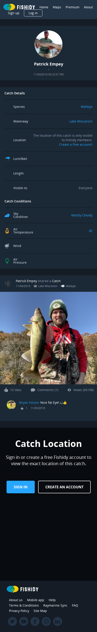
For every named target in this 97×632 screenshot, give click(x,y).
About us (16, 600)
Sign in (21, 487)
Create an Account (64, 487)
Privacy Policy (19, 611)
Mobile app (35, 600)
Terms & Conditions (24, 605)
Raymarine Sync (55, 605)
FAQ (75, 605)
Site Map (40, 611)
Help (52, 600)
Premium (72, 7)
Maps (57, 7)
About (88, 7)
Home (43, 7)
